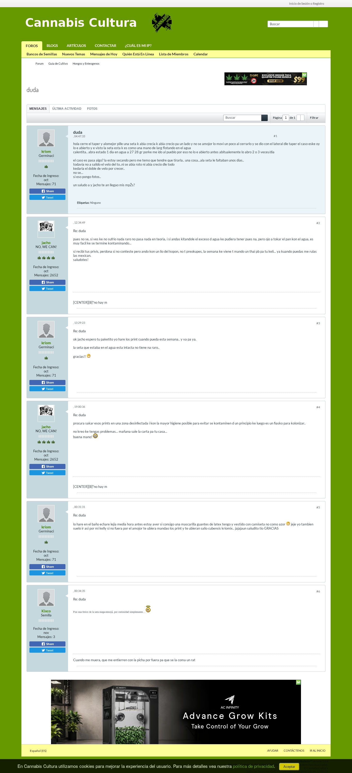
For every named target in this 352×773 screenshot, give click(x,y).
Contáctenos (294, 750)
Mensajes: (43, 184)
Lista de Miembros (173, 54)
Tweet (49, 197)
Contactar (105, 45)
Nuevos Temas (73, 54)
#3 (318, 323)
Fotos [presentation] (92, 109)
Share (49, 191)
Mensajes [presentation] (38, 109)
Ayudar (272, 750)
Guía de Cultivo (58, 63)
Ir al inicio (317, 750)
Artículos (76, 45)
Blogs (52, 45)
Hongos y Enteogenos (86, 63)
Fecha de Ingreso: (46, 176)
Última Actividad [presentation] (66, 109)
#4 (318, 407)
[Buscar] (323, 24)
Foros (32, 46)
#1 (275, 136)
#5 (318, 507)
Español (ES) (38, 751)
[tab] (38, 108)
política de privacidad (253, 766)
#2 (318, 223)
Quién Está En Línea (138, 54)
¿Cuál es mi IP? (138, 45)
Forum (40, 63)
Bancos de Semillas (42, 54)
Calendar (201, 54)
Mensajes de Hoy (103, 54)
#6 (318, 591)
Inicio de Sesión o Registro (306, 3)
